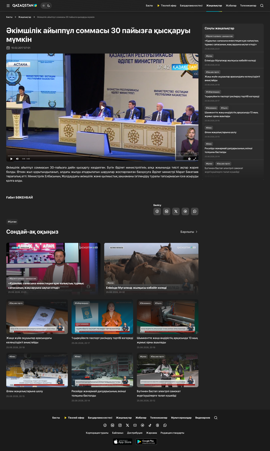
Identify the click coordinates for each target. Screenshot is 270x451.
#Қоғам (12, 221)
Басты (149, 5)
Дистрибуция (134, 432)
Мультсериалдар (181, 417)
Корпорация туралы (97, 432)
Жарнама (151, 432)
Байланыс (117, 432)
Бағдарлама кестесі (191, 5)
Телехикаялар (248, 5)
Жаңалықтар (214, 5)
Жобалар (231, 5)
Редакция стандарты (172, 432)
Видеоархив (202, 417)
